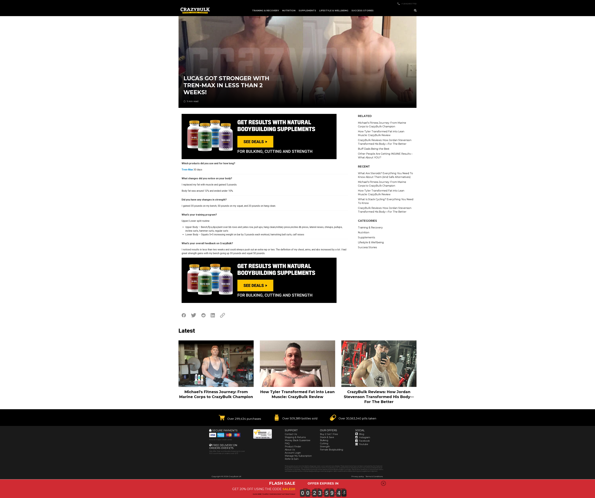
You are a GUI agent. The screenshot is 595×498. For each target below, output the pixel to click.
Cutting (324, 443)
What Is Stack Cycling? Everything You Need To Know (385, 201)
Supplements (307, 10)
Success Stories (362, 10)
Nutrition (288, 10)
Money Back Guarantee (297, 440)
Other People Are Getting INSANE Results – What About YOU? (385, 155)
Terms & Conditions (374, 476)
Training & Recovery (265, 10)
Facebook (364, 440)
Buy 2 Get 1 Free (329, 434)
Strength (325, 446)
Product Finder (293, 446)
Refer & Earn (292, 459)
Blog (361, 434)
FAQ (287, 443)
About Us (290, 449)
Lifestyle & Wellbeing (333, 10)
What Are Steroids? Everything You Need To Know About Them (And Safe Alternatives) (385, 175)
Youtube (363, 444)
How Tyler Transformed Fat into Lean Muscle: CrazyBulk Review (381, 133)
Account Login (293, 452)
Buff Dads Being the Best (373, 148)
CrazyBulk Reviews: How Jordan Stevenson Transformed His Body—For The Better (384, 142)
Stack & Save (327, 437)
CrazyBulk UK (235, 476)
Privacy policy (357, 476)
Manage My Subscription (298, 455)
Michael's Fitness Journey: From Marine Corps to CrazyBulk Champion (382, 124)
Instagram (364, 437)
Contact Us (291, 434)
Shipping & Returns (295, 437)
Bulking (324, 440)
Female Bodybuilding (331, 449)
